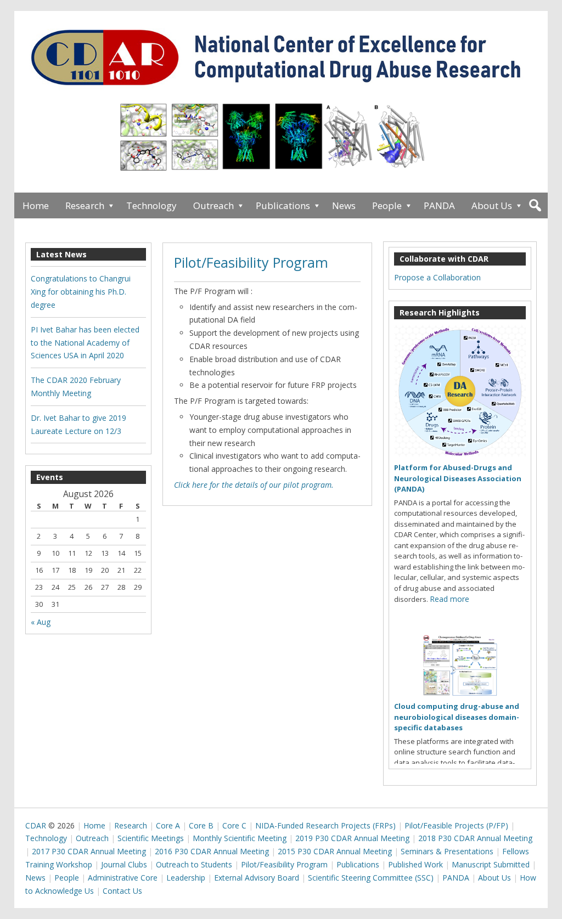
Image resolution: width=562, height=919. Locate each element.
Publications (283, 205)
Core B (201, 825)
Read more (449, 599)
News (344, 205)
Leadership (185, 877)
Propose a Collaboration (437, 277)
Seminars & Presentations (447, 851)
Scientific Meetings (150, 838)
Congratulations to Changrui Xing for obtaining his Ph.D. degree (81, 291)
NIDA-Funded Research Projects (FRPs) (325, 825)
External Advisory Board (256, 877)
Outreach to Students (194, 864)
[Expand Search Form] (535, 205)
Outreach (213, 205)
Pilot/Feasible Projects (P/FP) (456, 825)
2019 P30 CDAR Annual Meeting (352, 838)
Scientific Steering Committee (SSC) (371, 877)
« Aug (40, 622)
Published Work (415, 864)
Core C (234, 825)
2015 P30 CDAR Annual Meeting (335, 851)
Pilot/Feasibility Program (251, 262)
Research (84, 205)
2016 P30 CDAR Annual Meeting (212, 851)
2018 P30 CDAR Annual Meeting (475, 838)
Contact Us (122, 891)
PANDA (439, 205)
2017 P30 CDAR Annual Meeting (89, 851)
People (387, 205)
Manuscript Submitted (491, 864)
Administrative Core (123, 877)
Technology (151, 205)
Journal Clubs (124, 864)
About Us (491, 205)
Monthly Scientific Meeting (239, 838)
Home (36, 205)
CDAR (35, 825)
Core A (168, 825)
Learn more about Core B (281, 142)
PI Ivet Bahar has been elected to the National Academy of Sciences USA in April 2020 (85, 342)
